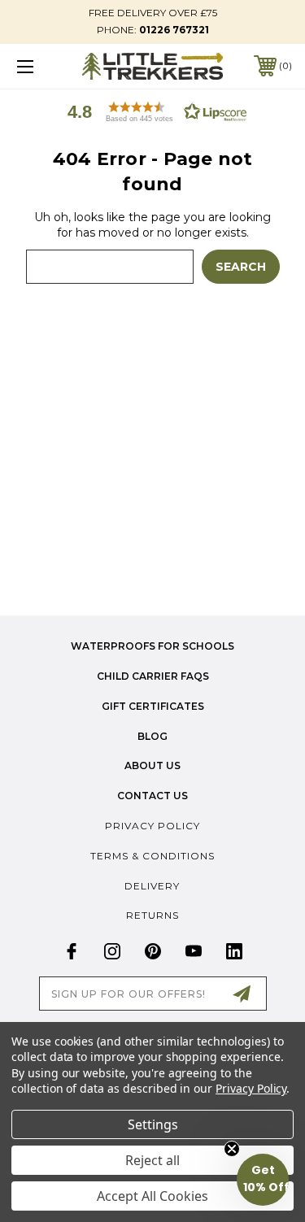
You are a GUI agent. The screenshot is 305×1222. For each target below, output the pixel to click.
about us (152, 765)
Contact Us (152, 795)
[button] (153, 112)
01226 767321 (174, 30)
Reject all (152, 1160)
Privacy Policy (152, 826)
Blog (152, 736)
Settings (153, 1124)
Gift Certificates (153, 706)
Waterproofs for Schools (152, 646)
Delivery (152, 886)
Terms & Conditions (152, 856)
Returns (152, 915)
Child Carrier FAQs (153, 676)
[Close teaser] (232, 1149)
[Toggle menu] (44, 66)
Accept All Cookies (152, 1196)
